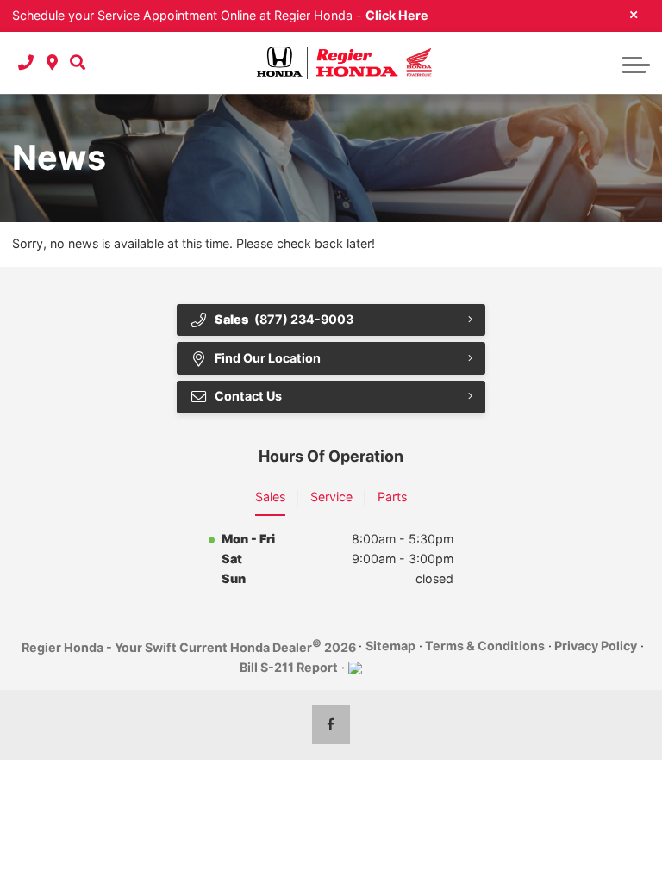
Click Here (396, 15)
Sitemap (390, 645)
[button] (77, 63)
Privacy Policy (595, 645)
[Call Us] (26, 63)
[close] (634, 14)
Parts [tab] (392, 496)
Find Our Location (268, 358)
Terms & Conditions (485, 645)
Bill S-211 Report (289, 667)
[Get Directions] (52, 63)
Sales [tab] (270, 496)
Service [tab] (331, 496)
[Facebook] (331, 724)
